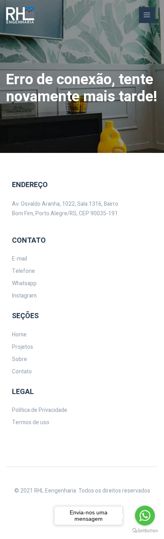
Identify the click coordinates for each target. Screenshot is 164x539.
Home (19, 334)
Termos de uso (30, 422)
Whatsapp (24, 283)
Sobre (19, 359)
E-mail (19, 259)
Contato (22, 371)
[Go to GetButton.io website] (145, 530)
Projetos (22, 347)
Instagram (24, 296)
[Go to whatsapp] (145, 515)
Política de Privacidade (39, 410)
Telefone (23, 271)
